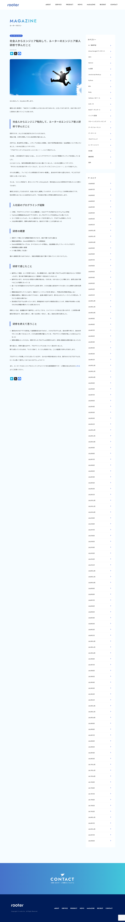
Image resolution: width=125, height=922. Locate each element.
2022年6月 (91, 465)
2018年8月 (91, 729)
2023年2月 (91, 418)
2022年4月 (91, 477)
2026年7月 (91, 189)
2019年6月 (91, 671)
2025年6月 (91, 266)
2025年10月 (91, 242)
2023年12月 (91, 365)
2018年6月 (91, 741)
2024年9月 (91, 318)
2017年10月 (91, 776)
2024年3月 (91, 348)
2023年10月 (91, 377)
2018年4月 (91, 753)
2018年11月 (91, 712)
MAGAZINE (91, 4)
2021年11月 (91, 506)
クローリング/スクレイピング (97, 121)
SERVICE (58, 4)
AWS (89, 57)
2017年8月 (91, 788)
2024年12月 (91, 301)
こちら (78, 366)
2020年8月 (91, 594)
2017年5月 (91, 805)
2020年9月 (91, 588)
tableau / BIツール (94, 98)
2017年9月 (91, 782)
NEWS (80, 4)
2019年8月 (91, 659)
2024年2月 (91, 354)
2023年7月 (91, 395)
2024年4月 (91, 342)
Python (90, 80)
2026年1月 (91, 225)
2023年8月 (91, 389)
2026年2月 (91, 219)
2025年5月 (91, 271)
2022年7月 (91, 459)
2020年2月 (91, 629)
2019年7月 (91, 665)
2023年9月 (91, 383)
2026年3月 (91, 213)
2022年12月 (91, 430)
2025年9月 (91, 248)
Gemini (90, 63)
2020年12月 (91, 571)
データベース (92, 133)
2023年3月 (91, 412)
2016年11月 (91, 817)
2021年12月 (91, 500)
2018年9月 (91, 723)
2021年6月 (91, 536)
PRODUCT (69, 4)
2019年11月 (91, 647)
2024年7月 (91, 330)
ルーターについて (93, 145)
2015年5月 (91, 841)
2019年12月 (91, 641)
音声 (89, 162)
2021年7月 (91, 530)
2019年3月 (91, 688)
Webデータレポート (94, 110)
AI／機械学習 (92, 45)
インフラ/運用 (92, 115)
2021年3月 (91, 553)
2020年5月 (91, 612)
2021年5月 (91, 541)
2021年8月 (91, 524)
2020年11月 (91, 577)
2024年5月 (91, 336)
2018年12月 (91, 706)
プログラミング (93, 139)
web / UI (91, 104)
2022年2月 (91, 489)
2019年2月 (91, 694)
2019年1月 (91, 700)
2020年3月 (91, 624)
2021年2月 (91, 559)
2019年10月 (91, 653)
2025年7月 (91, 260)
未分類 (90, 151)
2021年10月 (91, 512)
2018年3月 (91, 759)
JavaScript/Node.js (94, 74)
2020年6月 (91, 606)
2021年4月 (91, 547)
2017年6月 (91, 800)
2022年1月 (91, 494)
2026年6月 (91, 195)
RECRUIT (103, 4)
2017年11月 (91, 770)
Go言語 (90, 69)
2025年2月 (91, 289)
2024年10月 (91, 313)
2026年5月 (91, 201)
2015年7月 (91, 835)
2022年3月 (91, 483)
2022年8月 (91, 453)
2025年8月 (91, 254)
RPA (89, 86)
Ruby (90, 92)
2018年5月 (91, 747)
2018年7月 (91, 735)
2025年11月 (91, 236)
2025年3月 (91, 283)
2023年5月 (91, 401)
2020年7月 (91, 600)
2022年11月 (91, 436)
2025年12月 (91, 230)
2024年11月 (91, 307)
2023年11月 (91, 371)
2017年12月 (91, 764)
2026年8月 (91, 183)
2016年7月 (91, 823)
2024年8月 (91, 324)
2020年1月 (91, 635)
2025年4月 (91, 277)
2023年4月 (91, 406)
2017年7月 (91, 794)
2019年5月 (91, 676)
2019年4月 (91, 682)
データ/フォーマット (94, 127)
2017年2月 (91, 811)
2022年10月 (91, 442)
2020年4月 (91, 618)
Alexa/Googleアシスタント (96, 51)
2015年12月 (91, 829)
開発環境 (91, 157)
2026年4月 (91, 207)
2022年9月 (91, 448)
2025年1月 (91, 295)
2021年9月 (91, 518)
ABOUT (48, 4)
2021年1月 (91, 565)
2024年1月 (91, 360)
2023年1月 (91, 424)
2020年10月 (91, 582)
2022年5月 (91, 471)
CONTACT (114, 4)
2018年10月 (91, 717)
